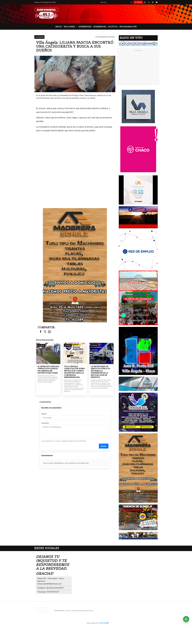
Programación (128, 26)
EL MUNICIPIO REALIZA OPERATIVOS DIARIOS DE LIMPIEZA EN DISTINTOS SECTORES (48, 369)
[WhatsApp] (145, 2)
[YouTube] (156, 2)
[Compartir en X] (45, 332)
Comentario (45, 423)
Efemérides (85, 26)
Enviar (103, 446)
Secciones (69, 26)
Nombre (44, 414)
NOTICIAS (101, 31)
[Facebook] (149, 2)
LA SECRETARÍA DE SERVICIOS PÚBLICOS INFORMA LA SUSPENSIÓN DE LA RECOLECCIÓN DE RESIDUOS (100, 371)
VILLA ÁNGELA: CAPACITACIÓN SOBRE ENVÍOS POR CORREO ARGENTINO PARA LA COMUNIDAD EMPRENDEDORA (74, 371)
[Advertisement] (138, 68)
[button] (131, 2)
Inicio (58, 26)
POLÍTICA (113, 26)
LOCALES (90, 31)
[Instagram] (153, 2)
